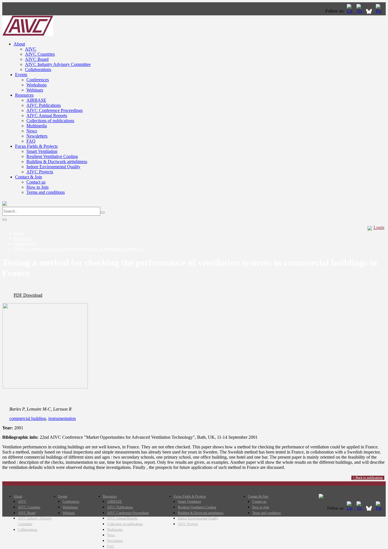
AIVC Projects (39, 171)
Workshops (36, 84)
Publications (25, 243)
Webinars (34, 90)
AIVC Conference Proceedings (54, 110)
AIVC (30, 49)
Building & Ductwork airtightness (56, 161)
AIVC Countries (40, 54)
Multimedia (36, 125)
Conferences (37, 79)
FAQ (31, 141)
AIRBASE (36, 100)
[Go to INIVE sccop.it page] (380, 11)
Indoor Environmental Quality (53, 166)
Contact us (35, 182)
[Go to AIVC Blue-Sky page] (369, 11)
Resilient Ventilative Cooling (52, 156)
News (31, 130)
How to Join (37, 187)
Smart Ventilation (41, 151)
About (19, 43)
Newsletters (36, 136)
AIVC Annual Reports (46, 115)
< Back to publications (368, 478)
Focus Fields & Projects (36, 146)
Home (19, 233)
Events (21, 74)
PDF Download (28, 295)
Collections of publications (50, 120)
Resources (24, 95)
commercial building (27, 418)
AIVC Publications (43, 105)
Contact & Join (28, 176)
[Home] (27, 34)
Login (379, 227)
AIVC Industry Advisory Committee (58, 64)
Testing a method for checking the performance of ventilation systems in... (80, 248)
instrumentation (62, 418)
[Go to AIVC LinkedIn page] (350, 11)
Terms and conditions (45, 192)
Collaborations (38, 69)
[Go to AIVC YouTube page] (360, 11)
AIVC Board (37, 59)
